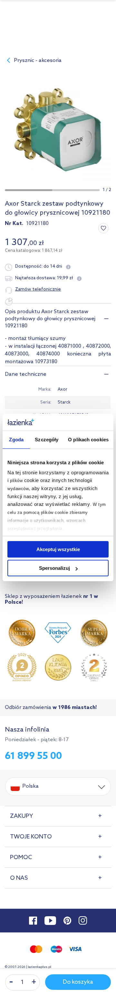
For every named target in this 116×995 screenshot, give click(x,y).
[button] (28, 190)
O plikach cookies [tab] (88, 439)
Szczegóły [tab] (46, 439)
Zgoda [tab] (16, 439)
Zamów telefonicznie (38, 289)
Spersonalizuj (54, 568)
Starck (64, 402)
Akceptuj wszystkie (58, 549)
